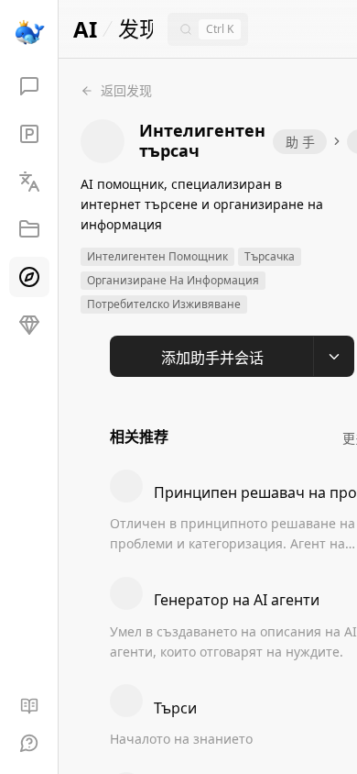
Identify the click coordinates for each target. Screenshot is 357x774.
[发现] (29, 277)
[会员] (29, 324)
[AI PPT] (29, 134)
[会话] (29, 86)
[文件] (29, 229)
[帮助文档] (29, 706)
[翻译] (29, 181)
